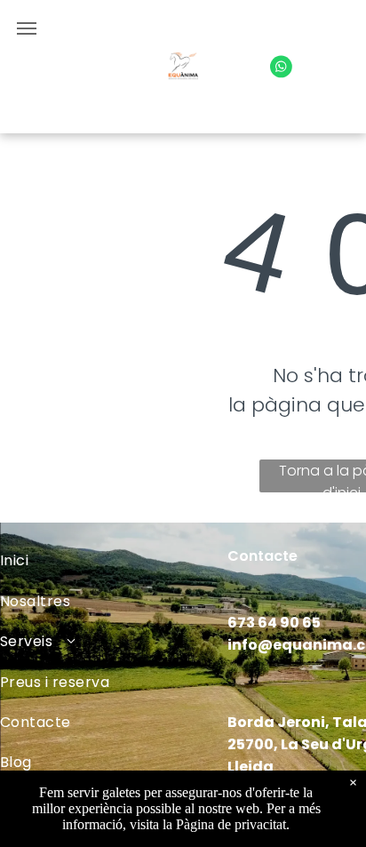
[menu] (26, 28)
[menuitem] (113, 560)
